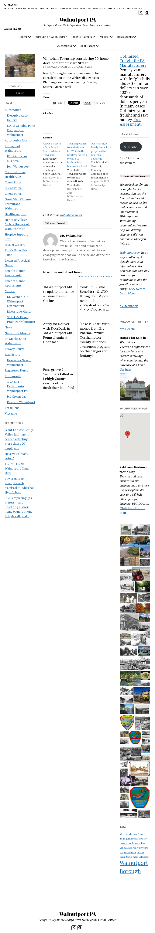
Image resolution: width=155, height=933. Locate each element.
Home (7, 8)
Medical (78, 8)
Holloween (132, 838)
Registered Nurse (16, 370)
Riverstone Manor (19, 311)
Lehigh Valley (132, 847)
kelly (139, 838)
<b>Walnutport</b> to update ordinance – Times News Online (58, 294)
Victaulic (11, 413)
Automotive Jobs (16, 140)
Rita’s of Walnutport (21, 402)
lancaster (136, 843)
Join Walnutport (18, 166)
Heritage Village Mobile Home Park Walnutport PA (17, 224)
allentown (124, 834)
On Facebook (129, 306)
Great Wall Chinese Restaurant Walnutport (18, 203)
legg (143, 843)
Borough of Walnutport (31, 8)
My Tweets (127, 329)
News (8, 327)
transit (123, 857)
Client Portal (13, 182)
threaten (140, 852)
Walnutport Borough (55, 223)
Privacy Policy (14, 349)
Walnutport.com (130, 252)
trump (129, 857)
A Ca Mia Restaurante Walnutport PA (17, 386)
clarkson (133, 834)
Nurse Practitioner (17, 333)
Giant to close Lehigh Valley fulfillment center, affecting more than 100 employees (19, 439)
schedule (132, 852)
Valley (135, 857)
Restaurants (95, 8)
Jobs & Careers (59, 8)
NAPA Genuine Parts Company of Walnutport (21, 130)
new (141, 847)
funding (123, 838)
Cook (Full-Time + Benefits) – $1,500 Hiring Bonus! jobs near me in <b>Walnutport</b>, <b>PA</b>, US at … (95, 298)
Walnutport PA (77, 19)
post (121, 852)
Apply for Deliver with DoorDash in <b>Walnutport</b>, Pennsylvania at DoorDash (58, 332)
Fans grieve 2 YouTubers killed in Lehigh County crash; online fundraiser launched (58, 378)
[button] (128, 434)
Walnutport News (71, 215)
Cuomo (141, 834)
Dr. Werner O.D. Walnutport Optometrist (17, 301)
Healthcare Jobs (15, 214)
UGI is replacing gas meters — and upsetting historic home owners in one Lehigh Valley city (18, 507)
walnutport (144, 857)
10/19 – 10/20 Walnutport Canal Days (17, 468)
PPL (126, 852)
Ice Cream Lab (16, 396)
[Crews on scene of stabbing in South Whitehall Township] (55, 164)
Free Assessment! (131, 122)
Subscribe (130, 147)
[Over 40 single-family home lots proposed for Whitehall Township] (103, 166)
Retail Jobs (12, 408)
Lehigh (123, 847)
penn (145, 847)
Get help (125, 369)
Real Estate (133, 8)
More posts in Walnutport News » (95, 276)
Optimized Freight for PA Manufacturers (133, 60)
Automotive (115, 8)
